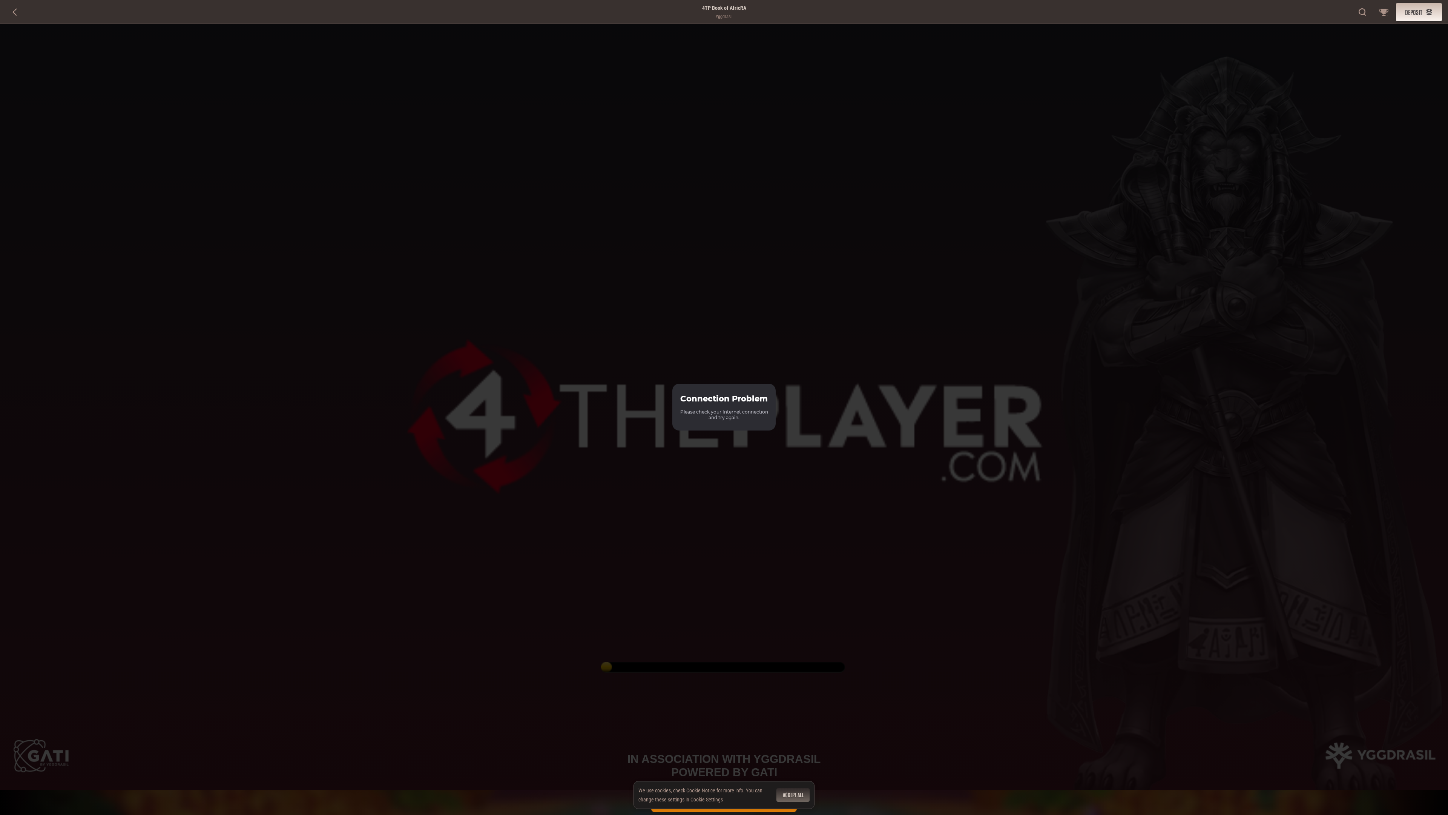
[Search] (1363, 12)
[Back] (15, 12)
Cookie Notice (700, 790)
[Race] (1384, 12)
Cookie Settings (706, 800)
